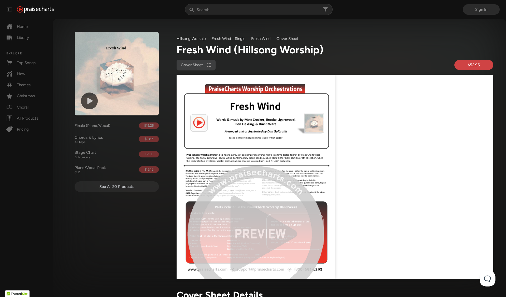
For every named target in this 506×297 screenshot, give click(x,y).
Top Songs (26, 62)
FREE (149, 154)
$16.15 (148, 169)
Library (23, 37)
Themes (24, 85)
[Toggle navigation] (9, 9)
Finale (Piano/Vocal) (92, 125)
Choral (22, 107)
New (21, 73)
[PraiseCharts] (35, 9)
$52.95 (474, 65)
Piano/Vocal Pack (90, 169)
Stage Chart (85, 154)
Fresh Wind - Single (228, 38)
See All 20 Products (116, 186)
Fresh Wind (261, 38)
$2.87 (149, 139)
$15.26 (149, 125)
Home (22, 26)
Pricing (23, 129)
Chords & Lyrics (89, 139)
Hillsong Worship (191, 38)
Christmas (26, 96)
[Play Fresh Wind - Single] (89, 101)
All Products (27, 118)
